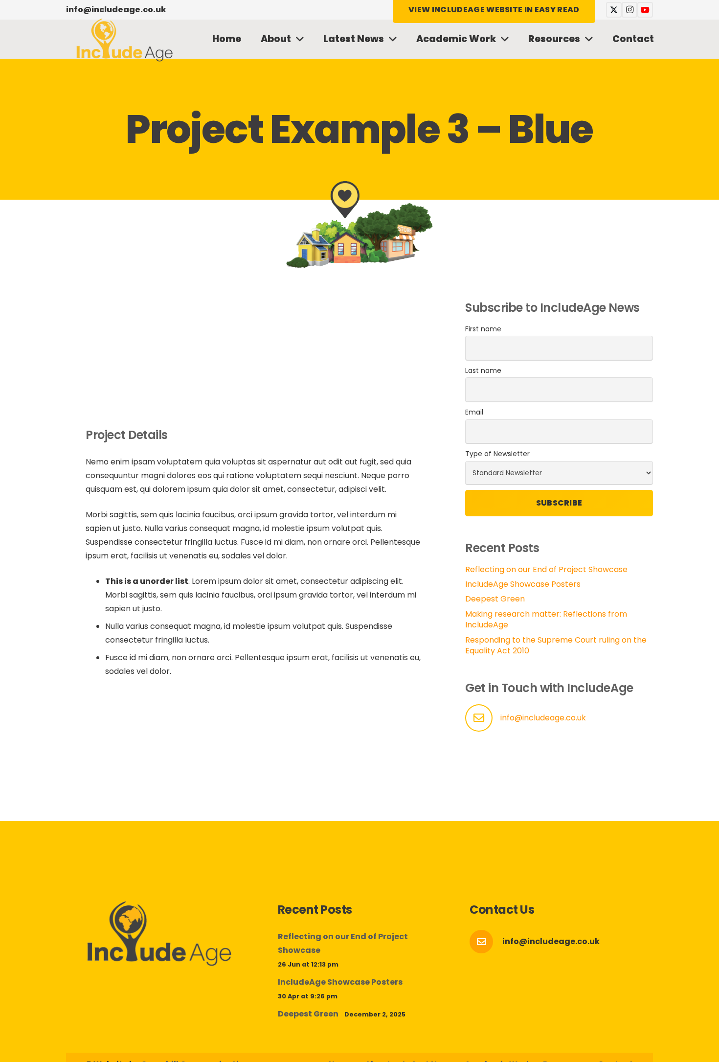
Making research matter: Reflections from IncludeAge (546, 619)
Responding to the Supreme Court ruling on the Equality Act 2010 (556, 645)
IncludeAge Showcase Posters (523, 584)
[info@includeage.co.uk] (486, 941)
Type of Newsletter (497, 454)
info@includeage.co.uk (543, 717)
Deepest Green (495, 598)
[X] (614, 10)
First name (483, 329)
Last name (483, 370)
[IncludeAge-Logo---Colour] (124, 39)
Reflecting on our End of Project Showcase (546, 569)
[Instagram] (629, 10)
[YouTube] (645, 10)
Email (474, 412)
